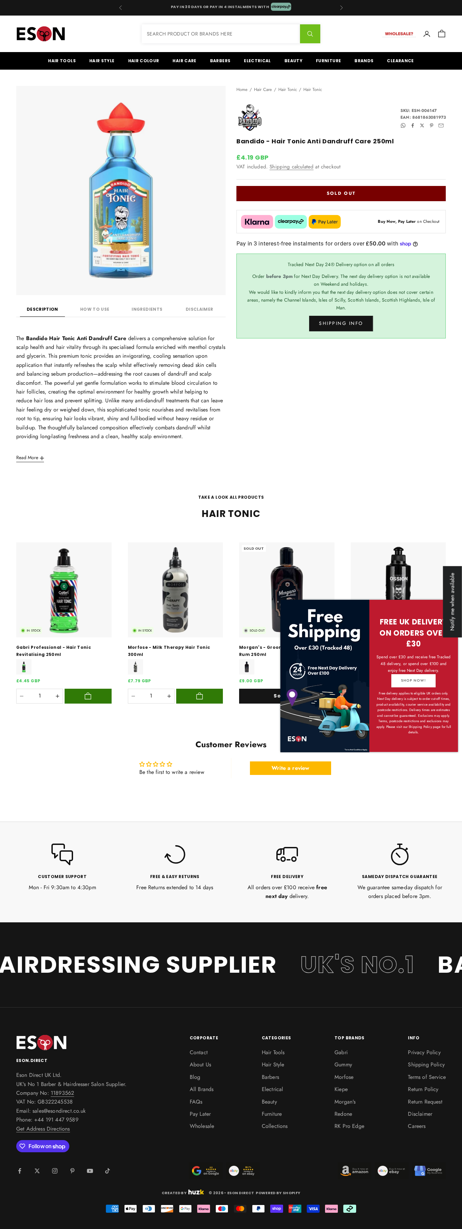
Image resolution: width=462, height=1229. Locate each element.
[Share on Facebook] (412, 125)
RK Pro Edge (349, 1126)
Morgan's (344, 1102)
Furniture (328, 61)
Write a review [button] (290, 768)
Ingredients (147, 309)
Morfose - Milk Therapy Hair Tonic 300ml (169, 650)
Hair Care (184, 61)
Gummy (343, 1064)
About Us (200, 1064)
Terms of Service (427, 1077)
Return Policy (423, 1089)
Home (242, 89)
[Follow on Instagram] (54, 1170)
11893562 (62, 1093)
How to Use (95, 309)
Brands (363, 61)
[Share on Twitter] (422, 125)
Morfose (343, 1077)
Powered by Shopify (278, 1193)
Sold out (341, 193)
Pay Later (200, 1114)
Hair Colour (143, 61)
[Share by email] (441, 125)
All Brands (202, 1089)
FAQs (196, 1102)
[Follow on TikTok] (107, 1170)
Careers (416, 1126)
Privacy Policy (424, 1052)
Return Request (425, 1102)
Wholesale (202, 1126)
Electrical (257, 61)
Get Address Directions (43, 1129)
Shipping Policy (426, 1064)
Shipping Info (341, 323)
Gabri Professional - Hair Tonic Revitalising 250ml (53, 650)
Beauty (293, 61)
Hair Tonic (287, 89)
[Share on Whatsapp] (403, 125)
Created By (174, 1192)
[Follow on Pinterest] (72, 1170)
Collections (275, 1126)
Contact (199, 1052)
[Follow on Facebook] (19, 1170)
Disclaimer (199, 309)
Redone (343, 1114)
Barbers (220, 61)
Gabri (341, 1052)
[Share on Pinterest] (431, 125)
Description (42, 309)
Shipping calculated (292, 166)
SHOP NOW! (413, 680)
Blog (195, 1077)
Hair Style (102, 61)
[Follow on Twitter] (37, 1170)
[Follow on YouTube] (90, 1170)
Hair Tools (62, 61)
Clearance (400, 61)
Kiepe (341, 1089)
